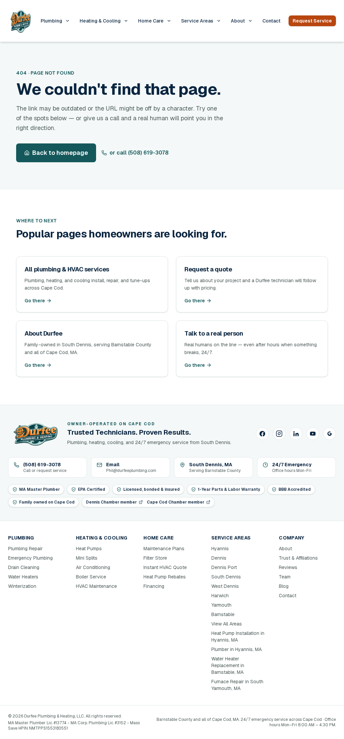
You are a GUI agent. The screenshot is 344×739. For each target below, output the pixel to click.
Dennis (218, 558)
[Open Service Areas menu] (219, 21)
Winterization (22, 586)
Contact (271, 21)
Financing (153, 586)
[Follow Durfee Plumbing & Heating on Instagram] (279, 433)
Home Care (151, 21)
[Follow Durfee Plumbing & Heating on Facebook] (262, 433)
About (238, 21)
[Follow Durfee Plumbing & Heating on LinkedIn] (296, 433)
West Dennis (225, 586)
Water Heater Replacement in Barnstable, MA (227, 665)
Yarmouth (221, 605)
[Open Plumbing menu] (67, 21)
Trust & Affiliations (298, 558)
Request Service (312, 21)
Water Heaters (23, 577)
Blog (284, 586)
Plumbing (51, 21)
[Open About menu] (250, 21)
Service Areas (197, 21)
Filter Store (155, 558)
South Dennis (226, 577)
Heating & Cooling (100, 21)
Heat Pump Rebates (164, 577)
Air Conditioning (93, 567)
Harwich (220, 596)
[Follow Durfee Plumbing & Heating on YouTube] (312, 433)
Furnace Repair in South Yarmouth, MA (237, 685)
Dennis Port (224, 567)
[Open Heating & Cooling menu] (126, 21)
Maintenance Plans (163, 549)
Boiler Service (91, 577)
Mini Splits (86, 558)
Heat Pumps (89, 549)
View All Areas (226, 624)
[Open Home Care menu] (169, 21)
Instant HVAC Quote (165, 567)
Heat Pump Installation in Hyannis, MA (237, 636)
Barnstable (222, 614)
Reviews (288, 567)
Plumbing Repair (25, 549)
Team (285, 577)
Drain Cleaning (23, 567)
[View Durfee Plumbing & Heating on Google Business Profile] (329, 433)
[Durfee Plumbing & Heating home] (20, 20)
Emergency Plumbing (30, 558)
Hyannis (220, 549)
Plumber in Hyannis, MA (236, 649)
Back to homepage (60, 153)
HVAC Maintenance (96, 586)
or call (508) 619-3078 (139, 152)
